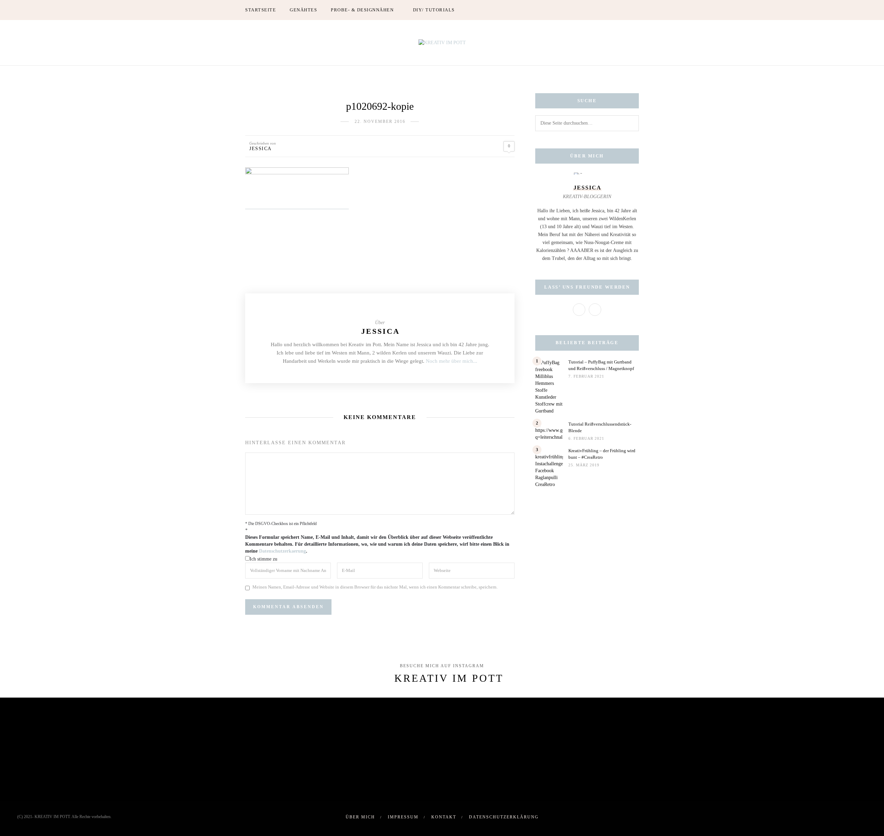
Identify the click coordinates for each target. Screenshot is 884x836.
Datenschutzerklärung (504, 817)
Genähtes (303, 9)
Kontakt (443, 817)
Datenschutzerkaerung (282, 551)
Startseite (260, 9)
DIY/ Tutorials (434, 9)
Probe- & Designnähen (362, 9)
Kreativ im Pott (448, 678)
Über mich (360, 817)
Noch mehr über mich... (451, 361)
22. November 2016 (380, 121)
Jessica (260, 148)
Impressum (403, 817)
